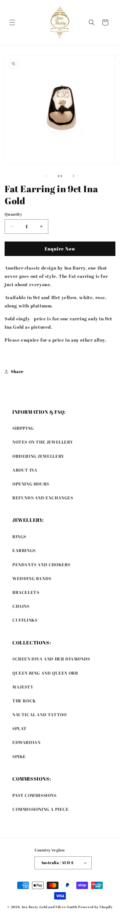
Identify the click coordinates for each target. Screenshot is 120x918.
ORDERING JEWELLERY (38, 456)
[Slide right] (73, 176)
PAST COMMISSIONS (34, 795)
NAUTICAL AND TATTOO (39, 714)
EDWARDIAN (26, 742)
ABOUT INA (24, 470)
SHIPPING (23, 428)
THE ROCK (24, 701)
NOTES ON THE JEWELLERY (42, 442)
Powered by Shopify (95, 906)
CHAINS (21, 606)
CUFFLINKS (24, 620)
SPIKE (19, 756)
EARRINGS (24, 550)
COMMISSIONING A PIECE (40, 809)
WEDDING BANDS (31, 578)
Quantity (13, 214)
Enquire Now (60, 249)
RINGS (19, 536)
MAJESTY (22, 687)
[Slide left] (46, 176)
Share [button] (17, 371)
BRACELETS (25, 592)
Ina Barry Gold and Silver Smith (50, 906)
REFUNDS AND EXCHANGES (42, 498)
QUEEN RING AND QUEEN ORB (45, 673)
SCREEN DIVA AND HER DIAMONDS (51, 659)
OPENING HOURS (30, 484)
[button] (12, 22)
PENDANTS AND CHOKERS (41, 564)
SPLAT (19, 728)
